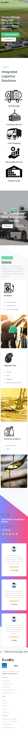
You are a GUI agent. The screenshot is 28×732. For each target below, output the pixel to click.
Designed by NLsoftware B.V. (10, 673)
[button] (25, 2)
